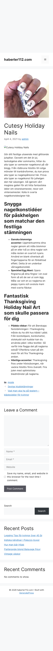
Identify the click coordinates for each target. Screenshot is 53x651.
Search (8, 505)
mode (11, 382)
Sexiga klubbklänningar (20, 386)
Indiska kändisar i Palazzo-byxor (22, 540)
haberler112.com (18, 59)
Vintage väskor (12, 554)
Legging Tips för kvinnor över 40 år (23, 535)
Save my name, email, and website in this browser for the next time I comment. (27, 477)
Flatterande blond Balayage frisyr (22, 549)
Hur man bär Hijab (14, 544)
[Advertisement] (26, 26)
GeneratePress (26, 593)
